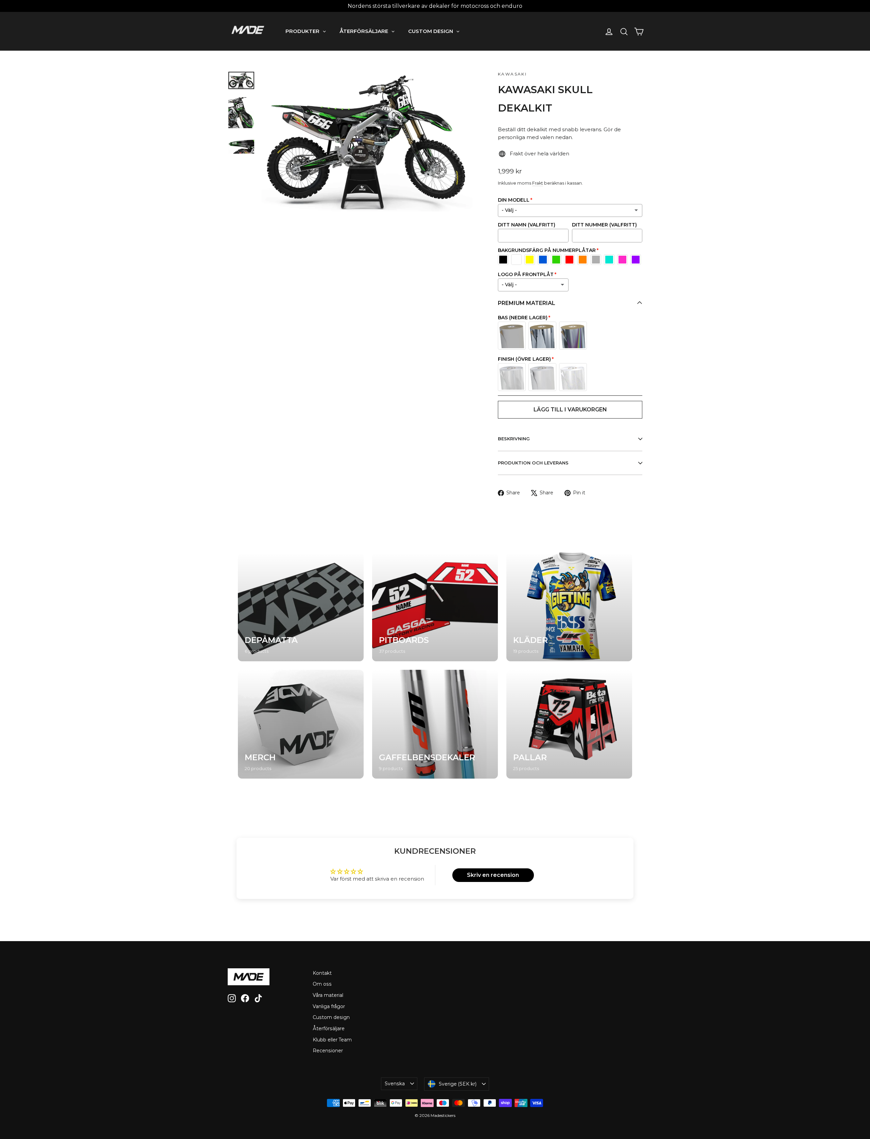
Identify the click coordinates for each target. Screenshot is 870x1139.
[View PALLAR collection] (569, 724)
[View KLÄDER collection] (569, 606)
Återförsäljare (329, 1028)
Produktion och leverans (533, 462)
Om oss (322, 984)
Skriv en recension (493, 875)
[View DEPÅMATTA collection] (301, 606)
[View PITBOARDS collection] (435, 606)
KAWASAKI (512, 73)
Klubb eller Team (332, 1040)
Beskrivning (514, 438)
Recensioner (328, 1051)
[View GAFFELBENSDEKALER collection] (435, 724)
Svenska (395, 1084)
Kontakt (322, 973)
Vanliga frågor (329, 1006)
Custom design (331, 1017)
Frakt (537, 183)
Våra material (328, 995)
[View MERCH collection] (301, 724)
